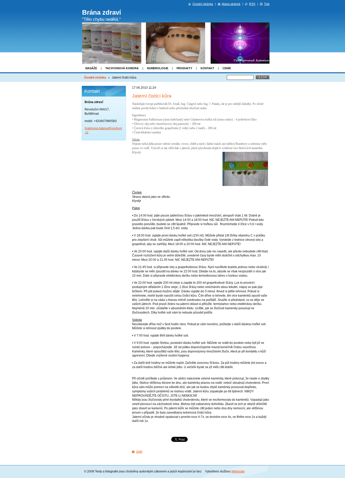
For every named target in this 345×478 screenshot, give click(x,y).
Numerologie (157, 68)
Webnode (238, 471)
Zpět (139, 451)
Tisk (266, 4)
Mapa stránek (231, 4)
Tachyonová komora (122, 68)
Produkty (184, 68)
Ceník (227, 68)
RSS (252, 4)
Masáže (91, 68)
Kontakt (207, 68)
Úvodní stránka (95, 77)
